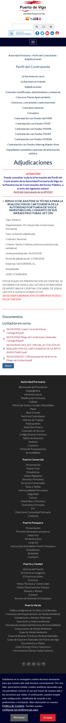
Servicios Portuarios (33, 479)
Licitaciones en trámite (33, 81)
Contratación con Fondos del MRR (33, 118)
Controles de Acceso (33, 430)
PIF (33, 508)
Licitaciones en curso (33, 76)
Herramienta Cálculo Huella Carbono (33, 650)
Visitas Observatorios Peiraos (33, 587)
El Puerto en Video (33, 576)
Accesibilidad (33, 452)
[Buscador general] (36, 27)
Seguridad (33, 493)
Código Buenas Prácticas (33, 434)
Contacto (33, 445)
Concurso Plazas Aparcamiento (33, 97)
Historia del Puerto (33, 569)
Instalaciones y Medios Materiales (33, 617)
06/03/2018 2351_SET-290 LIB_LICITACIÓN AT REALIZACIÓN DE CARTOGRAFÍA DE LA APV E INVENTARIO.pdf (33, 348)
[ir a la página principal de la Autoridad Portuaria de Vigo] (33, 7)
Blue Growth (33, 412)
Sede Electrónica (33, 427)
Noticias (33, 441)
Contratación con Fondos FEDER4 (33, 139)
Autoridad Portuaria (19, 55)
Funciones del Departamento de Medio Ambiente (33, 613)
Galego (31, 18)
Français (39, 18)
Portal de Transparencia (33, 448)
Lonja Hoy (33, 535)
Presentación (33, 464)
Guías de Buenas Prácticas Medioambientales (33, 635)
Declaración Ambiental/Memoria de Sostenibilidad (33, 624)
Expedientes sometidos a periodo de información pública (33, 151)
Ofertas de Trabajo (33, 419)
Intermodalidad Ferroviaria (33, 490)
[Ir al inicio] (51, 27)
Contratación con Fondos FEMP (33, 123)
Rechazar (19, 717)
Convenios (33, 112)
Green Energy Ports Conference (33, 646)
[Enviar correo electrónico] (44, 27)
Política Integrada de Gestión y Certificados (33, 610)
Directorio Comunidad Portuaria (33, 512)
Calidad (33, 401)
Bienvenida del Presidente (33, 386)
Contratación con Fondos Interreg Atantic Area (33, 144)
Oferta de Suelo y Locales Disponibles (33, 405)
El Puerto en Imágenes (33, 572)
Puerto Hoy (33, 468)
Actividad (33, 553)
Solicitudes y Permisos (33, 501)
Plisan (33, 408)
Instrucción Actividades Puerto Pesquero (33, 546)
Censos (33, 497)
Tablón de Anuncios (33, 438)
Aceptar (47, 717)
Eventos (33, 594)
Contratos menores (33, 107)
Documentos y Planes (33, 643)
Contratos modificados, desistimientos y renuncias (33, 92)
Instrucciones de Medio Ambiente (33, 628)
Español (27, 18)
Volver (8, 365)
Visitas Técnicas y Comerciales (33, 583)
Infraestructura (33, 538)
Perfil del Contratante (44, 55)
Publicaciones (33, 423)
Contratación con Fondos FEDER (33, 133)
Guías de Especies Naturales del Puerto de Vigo (33, 639)
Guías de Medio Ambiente (33, 632)
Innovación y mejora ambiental (33, 621)
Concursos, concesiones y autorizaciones (33, 102)
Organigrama (33, 390)
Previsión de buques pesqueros (33, 531)
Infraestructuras (33, 394)
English (35, 18)
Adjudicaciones (33, 58)
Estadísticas (33, 472)
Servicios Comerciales (33, 482)
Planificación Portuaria (33, 397)
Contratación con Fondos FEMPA (33, 128)
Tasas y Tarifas (33, 486)
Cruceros (33, 579)
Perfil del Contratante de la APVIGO (33, 191)
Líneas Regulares (33, 475)
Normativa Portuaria (33, 504)
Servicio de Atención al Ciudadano (33, 598)
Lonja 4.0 (33, 542)
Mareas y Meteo (33, 590)
